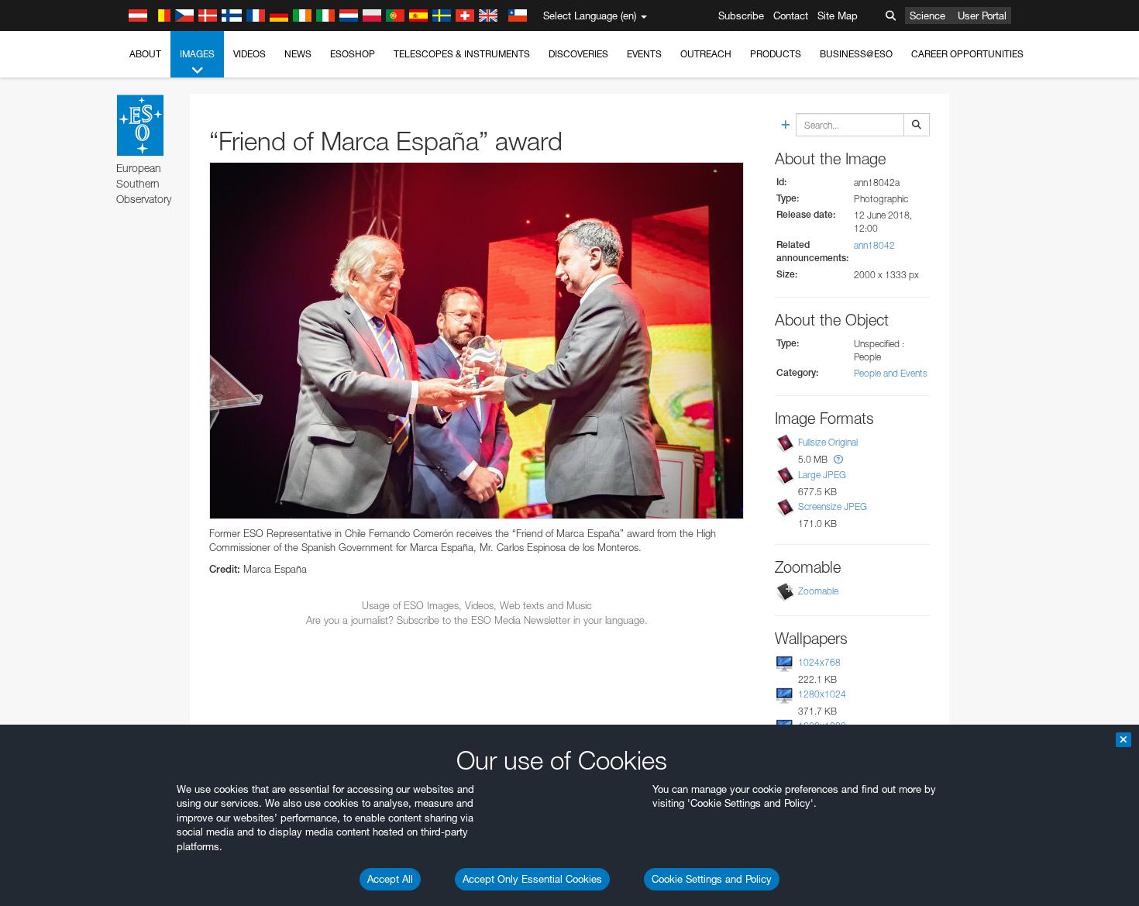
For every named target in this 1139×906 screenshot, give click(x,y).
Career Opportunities (967, 54)
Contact (790, 15)
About (145, 54)
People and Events (890, 373)
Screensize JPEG (832, 506)
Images (197, 54)
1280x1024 (822, 694)
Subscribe (741, 15)
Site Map (837, 15)
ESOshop (352, 54)
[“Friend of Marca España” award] (476, 340)
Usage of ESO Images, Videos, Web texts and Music (477, 605)
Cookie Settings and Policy (712, 879)
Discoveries (578, 54)
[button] (838, 459)
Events (644, 54)
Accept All (390, 879)
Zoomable (818, 591)
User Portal (982, 15)
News (297, 54)
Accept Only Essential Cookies (532, 879)
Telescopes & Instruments (462, 54)
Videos (249, 54)
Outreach (705, 54)
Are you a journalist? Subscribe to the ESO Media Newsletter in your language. (477, 620)
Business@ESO (856, 54)
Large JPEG (822, 475)
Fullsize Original (828, 443)
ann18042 (874, 245)
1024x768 (819, 662)
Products (775, 54)
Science (927, 15)
